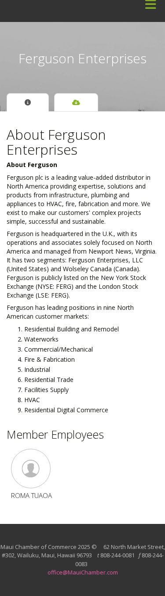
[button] (31, 468)
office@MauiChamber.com (83, 572)
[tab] (28, 102)
